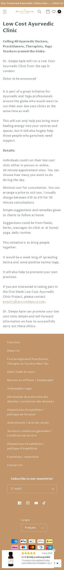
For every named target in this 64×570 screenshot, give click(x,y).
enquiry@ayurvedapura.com (24, 302)
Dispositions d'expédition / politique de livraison (25, 412)
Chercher (13, 342)
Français (30, 527)
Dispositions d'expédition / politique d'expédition (25, 446)
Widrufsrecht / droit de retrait (28, 423)
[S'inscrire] (53, 488)
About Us (13, 351)
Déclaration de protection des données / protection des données (30, 399)
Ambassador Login (19, 388)
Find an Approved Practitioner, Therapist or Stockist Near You (28, 361)
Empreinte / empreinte (23, 457)
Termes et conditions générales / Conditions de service (29, 433)
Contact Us (14, 465)
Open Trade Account (21, 372)
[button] (5, 11)
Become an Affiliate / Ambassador (30, 380)
